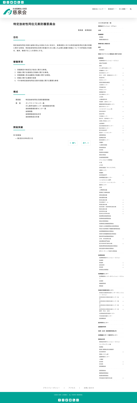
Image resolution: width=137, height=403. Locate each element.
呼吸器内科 (102, 87)
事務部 (101, 286)
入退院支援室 (103, 144)
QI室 (100, 162)
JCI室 (101, 165)
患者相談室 (102, 147)
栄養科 (101, 142)
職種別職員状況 (103, 39)
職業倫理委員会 (103, 373)
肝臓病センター (103, 70)
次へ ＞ (86, 143)
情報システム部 (103, 354)
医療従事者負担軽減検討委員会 (108, 246)
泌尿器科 (102, 123)
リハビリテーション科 (105, 109)
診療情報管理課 (103, 157)
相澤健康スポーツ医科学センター (108, 335)
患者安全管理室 (103, 269)
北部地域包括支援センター (107, 313)
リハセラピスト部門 (105, 180)
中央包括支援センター (105, 315)
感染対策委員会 (103, 221)
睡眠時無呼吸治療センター (107, 104)
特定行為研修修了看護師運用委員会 (109, 228)
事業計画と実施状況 (104, 43)
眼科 (100, 65)
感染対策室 (102, 154)
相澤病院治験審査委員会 (106, 223)
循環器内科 (102, 92)
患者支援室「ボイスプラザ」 (107, 167)
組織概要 (101, 34)
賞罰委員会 (102, 370)
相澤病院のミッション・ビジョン (109, 60)
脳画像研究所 (102, 326)
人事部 (101, 359)
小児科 (101, 96)
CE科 (100, 187)
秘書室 (101, 346)
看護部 (101, 172)
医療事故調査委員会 (105, 216)
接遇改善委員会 (103, 375)
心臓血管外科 (103, 99)
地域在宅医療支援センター (106, 290)
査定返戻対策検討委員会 (106, 248)
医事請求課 (102, 137)
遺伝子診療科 (103, 63)
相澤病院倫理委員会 (105, 218)
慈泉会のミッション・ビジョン (107, 26)
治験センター (103, 170)
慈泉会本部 (101, 339)
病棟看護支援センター (105, 177)
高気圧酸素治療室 (104, 82)
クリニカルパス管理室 (105, 159)
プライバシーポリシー (51, 388)
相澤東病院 (101, 255)
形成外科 (102, 77)
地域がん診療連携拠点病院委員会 (109, 226)
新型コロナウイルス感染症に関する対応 (110, 54)
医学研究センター (103, 322)
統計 (99, 47)
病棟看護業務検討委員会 (106, 231)
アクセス (71, 388)
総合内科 (102, 113)
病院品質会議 (103, 195)
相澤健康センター (103, 273)
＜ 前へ (73, 143)
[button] (130, 9)
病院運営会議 (103, 197)
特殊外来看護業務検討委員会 (107, 233)
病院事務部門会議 (104, 241)
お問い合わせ (89, 388)
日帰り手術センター (105, 121)
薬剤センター (103, 184)
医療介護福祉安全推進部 (106, 349)
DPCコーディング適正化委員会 (108, 251)
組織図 (101, 37)
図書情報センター (104, 356)
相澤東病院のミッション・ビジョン (109, 257)
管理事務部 (102, 318)
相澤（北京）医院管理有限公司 (107, 331)
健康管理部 (102, 283)
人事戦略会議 (103, 189)
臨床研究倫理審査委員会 (106, 236)
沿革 (99, 30)
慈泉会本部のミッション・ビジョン (109, 341)
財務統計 (102, 49)
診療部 (101, 260)
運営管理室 (102, 135)
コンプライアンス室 (105, 344)
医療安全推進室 (103, 152)
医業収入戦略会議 (104, 192)
